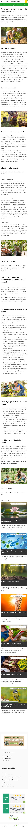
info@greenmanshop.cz (6, 758)
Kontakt (3, 782)
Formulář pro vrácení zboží (7, 774)
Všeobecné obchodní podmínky (8, 786)
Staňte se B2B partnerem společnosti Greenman (11, 777)
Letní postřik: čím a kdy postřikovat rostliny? (13, 612)
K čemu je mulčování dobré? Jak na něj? (12, 674)
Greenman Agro (5, 297)
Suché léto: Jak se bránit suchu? (10, 581)
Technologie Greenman (6, 784)
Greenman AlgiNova (6, 287)
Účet (23, 827)
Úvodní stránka (5, 827)
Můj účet (3, 770)
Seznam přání (4, 772)
